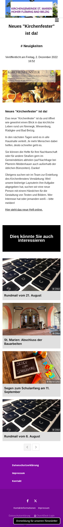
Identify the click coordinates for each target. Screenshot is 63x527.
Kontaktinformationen (25, 507)
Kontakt (17, 481)
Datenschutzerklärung (25, 465)
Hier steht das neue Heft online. (24, 209)
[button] (31, 20)
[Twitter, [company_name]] (35, 501)
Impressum (18, 473)
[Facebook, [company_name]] (28, 501)
